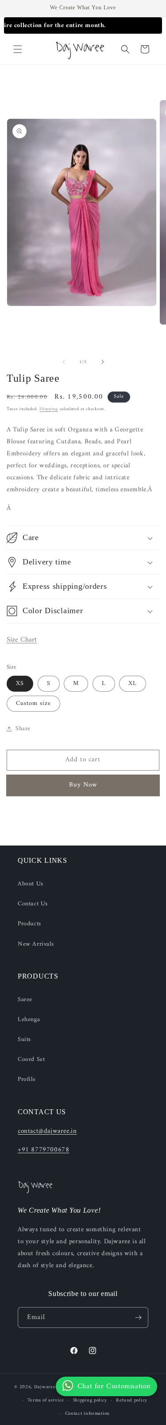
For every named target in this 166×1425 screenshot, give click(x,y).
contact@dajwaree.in (47, 1131)
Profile (26, 1079)
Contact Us (33, 903)
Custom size (33, 703)
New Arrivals (36, 944)
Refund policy (131, 1400)
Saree (25, 999)
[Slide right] (102, 362)
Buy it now (83, 785)
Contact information (87, 1413)
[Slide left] (63, 362)
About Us (30, 883)
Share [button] (23, 728)
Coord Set (31, 1059)
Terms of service (45, 1400)
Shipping (48, 409)
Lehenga (29, 1019)
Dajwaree (45, 1387)
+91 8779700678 (43, 1150)
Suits (24, 1039)
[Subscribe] (138, 1317)
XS (20, 683)
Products (29, 923)
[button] (17, 49)
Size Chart (22, 640)
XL (132, 683)
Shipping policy (90, 1400)
